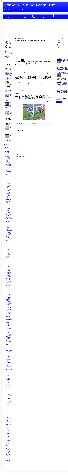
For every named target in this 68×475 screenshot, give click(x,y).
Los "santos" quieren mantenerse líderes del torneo (8, 208)
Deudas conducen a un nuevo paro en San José (8, 249)
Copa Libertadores (49, 14)
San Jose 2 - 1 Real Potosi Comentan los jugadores (8, 261)
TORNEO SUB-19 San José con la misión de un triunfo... (8, 162)
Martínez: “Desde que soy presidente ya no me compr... (8, 394)
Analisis (13, 14)
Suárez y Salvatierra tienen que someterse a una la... (8, 324)
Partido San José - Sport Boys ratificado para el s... (8, 245)
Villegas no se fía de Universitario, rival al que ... (8, 429)
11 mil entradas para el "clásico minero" (8, 290)
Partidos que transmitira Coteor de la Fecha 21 (8, 182)
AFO (4, 14)
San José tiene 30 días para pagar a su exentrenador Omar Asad (8, 62)
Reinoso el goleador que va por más (9, 446)
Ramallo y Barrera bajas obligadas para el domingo (9, 334)
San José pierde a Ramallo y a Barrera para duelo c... (9, 351)
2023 (6, 147)
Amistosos (8, 14)
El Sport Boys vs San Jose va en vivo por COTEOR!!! (9, 218)
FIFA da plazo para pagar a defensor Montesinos (8, 293)
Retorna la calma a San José (8, 168)
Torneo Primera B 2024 (41, 17)
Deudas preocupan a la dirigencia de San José (8, 363)
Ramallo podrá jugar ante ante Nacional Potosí (9, 193)
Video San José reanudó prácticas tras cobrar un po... (8, 237)
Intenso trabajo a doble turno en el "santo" (8, 158)
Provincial (10, 17)
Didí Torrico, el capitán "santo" (8, 348)
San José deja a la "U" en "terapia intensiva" (8, 345)
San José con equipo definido (10, 83)
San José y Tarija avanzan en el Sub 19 (8, 310)
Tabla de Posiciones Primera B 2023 (62, 51)
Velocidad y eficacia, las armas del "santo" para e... (8, 382)
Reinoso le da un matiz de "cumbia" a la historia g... (8, 378)
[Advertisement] (34, 49)
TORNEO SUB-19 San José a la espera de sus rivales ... (8, 301)
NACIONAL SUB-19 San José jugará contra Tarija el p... (8, 212)
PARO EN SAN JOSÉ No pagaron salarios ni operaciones (8, 405)
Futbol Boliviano (59, 58)
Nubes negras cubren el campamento (8, 179)
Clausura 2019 (37, 14)
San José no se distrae (8, 304)
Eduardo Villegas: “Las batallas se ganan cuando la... (9, 270)
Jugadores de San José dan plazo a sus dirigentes (9, 320)
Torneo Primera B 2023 (31, 17)
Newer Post (17, 154)
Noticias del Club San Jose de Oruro (30, 5)
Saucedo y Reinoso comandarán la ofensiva (8, 297)
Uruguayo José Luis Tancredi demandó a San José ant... (9, 165)
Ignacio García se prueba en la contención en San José (8, 171)
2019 (6, 152)
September (8, 459)
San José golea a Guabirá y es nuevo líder (8, 439)
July (7, 461)
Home (34, 154)
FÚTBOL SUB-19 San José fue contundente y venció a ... (8, 386)
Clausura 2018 (31, 14)
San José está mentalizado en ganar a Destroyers (8, 40)
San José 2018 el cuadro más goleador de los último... (8, 425)
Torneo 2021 (24, 17)
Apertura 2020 (24, 14)
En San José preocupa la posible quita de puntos (9, 374)
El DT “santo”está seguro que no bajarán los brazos (8, 338)
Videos (62, 17)
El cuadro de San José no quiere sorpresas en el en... (8, 328)
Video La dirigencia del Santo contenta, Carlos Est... (9, 341)
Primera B (5, 17)
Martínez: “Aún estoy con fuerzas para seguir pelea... (8, 313)
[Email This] (31, 123)
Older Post (50, 154)
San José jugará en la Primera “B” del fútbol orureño (64, 74)
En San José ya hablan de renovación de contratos (8, 222)
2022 (6, 148)
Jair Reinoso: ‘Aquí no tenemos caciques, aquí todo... (8, 203)
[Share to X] (33, 123)
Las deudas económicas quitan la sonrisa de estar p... (8, 253)
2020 (6, 151)
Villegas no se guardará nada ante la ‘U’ (8, 413)
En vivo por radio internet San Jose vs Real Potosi (8, 276)
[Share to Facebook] (34, 123)
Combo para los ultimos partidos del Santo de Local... (9, 241)
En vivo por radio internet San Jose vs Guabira (8, 443)
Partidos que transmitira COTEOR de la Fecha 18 (8, 436)
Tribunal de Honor (56, 17)
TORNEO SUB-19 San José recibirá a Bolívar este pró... (8, 417)
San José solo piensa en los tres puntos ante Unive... (8, 390)
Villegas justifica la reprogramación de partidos (8, 307)
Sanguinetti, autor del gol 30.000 (8, 273)
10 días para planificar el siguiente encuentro (8, 196)
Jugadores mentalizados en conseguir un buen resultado (9, 366)
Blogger (39, 468)
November (8, 156)
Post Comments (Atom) (22, 156)
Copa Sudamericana (57, 14)
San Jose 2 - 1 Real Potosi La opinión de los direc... (8, 257)
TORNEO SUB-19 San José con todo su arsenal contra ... (8, 401)
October (7, 457)
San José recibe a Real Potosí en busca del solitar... (9, 282)
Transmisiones (48, 17)
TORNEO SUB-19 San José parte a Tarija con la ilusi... (8, 186)
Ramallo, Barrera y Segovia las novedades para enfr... (9, 230)
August (7, 460)
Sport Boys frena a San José (8, 200)
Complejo (43, 14)
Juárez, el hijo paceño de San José (8, 317)
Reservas (14, 17)
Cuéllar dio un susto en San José (8, 455)
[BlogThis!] (32, 123)
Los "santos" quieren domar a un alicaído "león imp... (8, 286)
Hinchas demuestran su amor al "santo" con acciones (8, 175)
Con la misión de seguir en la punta (8, 279)
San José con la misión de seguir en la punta (8, 359)
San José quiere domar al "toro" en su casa (8, 215)
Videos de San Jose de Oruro (62, 81)
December (8, 155)
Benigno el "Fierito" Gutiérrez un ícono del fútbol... (8, 421)
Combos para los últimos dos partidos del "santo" (8, 226)
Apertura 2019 (18, 14)
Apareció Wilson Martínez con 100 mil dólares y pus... (8, 234)
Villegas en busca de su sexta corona (8, 331)
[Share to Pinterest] (35, 123)
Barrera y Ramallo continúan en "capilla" (8, 433)
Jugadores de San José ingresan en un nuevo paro (9, 409)
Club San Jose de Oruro (61, 72)
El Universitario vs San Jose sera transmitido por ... (9, 370)
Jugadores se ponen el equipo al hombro (9, 397)
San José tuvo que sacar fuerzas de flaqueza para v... (8, 266)
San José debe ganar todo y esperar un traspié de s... (8, 190)
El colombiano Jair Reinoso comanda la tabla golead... (9, 355)
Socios (19, 17)
